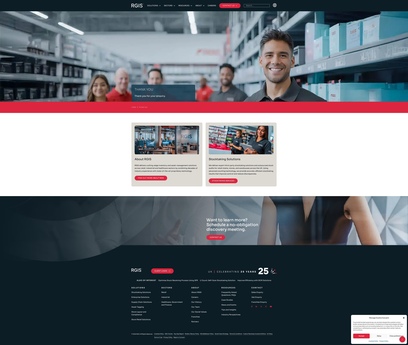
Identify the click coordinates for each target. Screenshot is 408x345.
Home (133, 107)
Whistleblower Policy (207, 334)
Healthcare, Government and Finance (172, 303)
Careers (212, 5)
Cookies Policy (373, 341)
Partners (195, 322)
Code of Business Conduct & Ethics (254, 334)
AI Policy (270, 334)
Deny (379, 336)
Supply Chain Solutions (141, 302)
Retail (163, 292)
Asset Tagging (137, 307)
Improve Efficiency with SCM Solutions (254, 280)
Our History (196, 302)
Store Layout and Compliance (138, 313)
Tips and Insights (228, 310)
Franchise (195, 317)
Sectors (168, 5)
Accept (361, 336)
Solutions (152, 5)
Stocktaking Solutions (141, 292)
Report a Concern (179, 337)
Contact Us (216, 237)
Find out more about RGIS (151, 178)
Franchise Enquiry (259, 302)
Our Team (195, 307)
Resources (183, 5)
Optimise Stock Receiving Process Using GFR (178, 280)
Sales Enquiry (257, 292)
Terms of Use (158, 337)
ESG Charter (169, 334)
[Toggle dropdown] (160, 5)
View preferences (397, 336)
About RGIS (196, 292)
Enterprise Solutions (140, 297)
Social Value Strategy (221, 334)
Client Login (160, 271)
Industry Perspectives (230, 315)
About (198, 5)
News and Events (228, 305)
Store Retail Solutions (141, 319)
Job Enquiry (256, 297)
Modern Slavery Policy (192, 334)
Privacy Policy (383, 341)
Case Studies (227, 300)
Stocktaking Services (223, 181)
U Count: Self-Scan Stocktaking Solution (217, 280)
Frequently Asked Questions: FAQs (229, 293)
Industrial (165, 297)
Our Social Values (199, 312)
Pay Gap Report (179, 334)
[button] (404, 318)
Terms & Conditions (236, 334)
